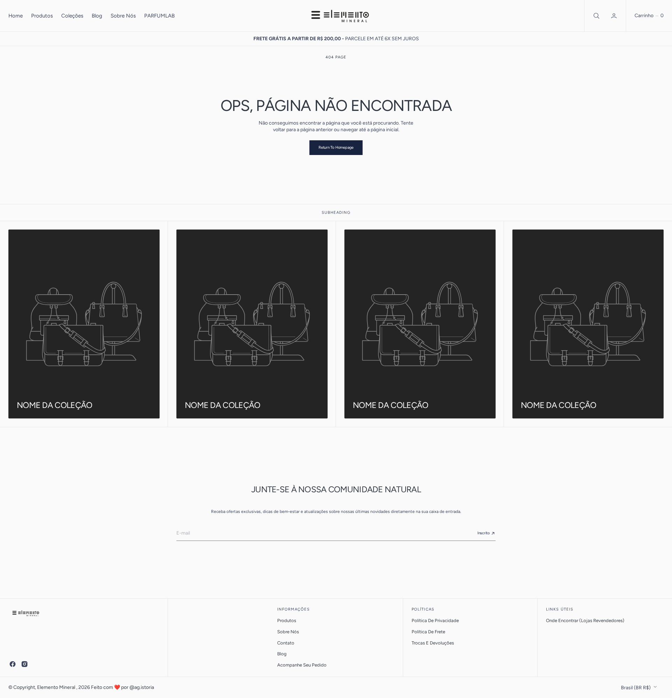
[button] (614, 15)
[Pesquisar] (595, 15)
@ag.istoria (142, 687)
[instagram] (24, 664)
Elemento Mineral (56, 687)
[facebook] (12, 664)
